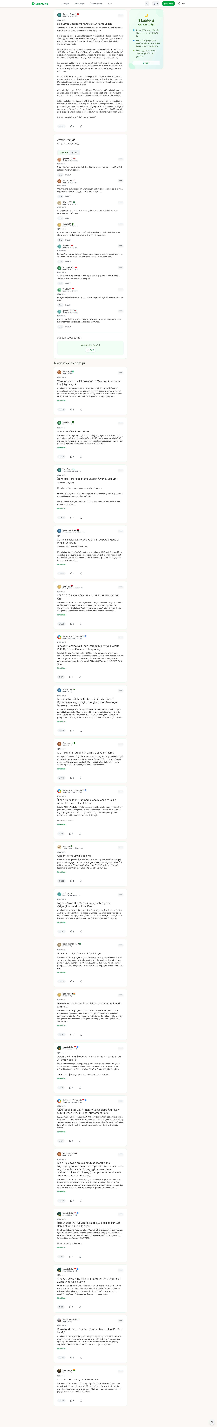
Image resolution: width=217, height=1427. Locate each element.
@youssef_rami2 (70, 14)
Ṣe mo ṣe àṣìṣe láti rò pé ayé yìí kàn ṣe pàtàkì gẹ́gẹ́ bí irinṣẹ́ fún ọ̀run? (88, 541)
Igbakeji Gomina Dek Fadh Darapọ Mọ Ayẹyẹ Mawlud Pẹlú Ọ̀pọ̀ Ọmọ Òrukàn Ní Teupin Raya (88, 647)
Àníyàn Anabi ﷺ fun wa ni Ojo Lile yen (79, 953)
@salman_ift (68, 994)
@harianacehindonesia (70, 638)
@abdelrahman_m (68, 532)
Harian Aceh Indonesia (72, 636)
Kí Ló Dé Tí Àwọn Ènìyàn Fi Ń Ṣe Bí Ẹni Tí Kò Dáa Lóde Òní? (88, 597)
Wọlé (183, 3)
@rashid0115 (68, 311)
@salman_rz (68, 743)
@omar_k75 (68, 159)
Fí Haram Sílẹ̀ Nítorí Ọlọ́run (73, 431)
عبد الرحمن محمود (69, 530)
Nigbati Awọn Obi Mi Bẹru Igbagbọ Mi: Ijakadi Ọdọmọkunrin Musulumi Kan (84, 904)
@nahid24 (67, 289)
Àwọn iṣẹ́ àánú (96, 3)
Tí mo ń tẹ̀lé (79, 3)
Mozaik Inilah (68, 1047)
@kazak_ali (67, 371)
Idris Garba (67, 469)
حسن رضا (66, 846)
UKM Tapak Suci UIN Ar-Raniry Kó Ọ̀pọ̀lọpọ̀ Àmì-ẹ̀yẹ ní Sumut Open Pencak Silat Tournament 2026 (88, 1111)
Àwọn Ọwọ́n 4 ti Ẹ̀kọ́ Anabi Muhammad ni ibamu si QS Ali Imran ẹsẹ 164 (89, 1058)
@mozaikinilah (67, 1049)
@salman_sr (68, 1370)
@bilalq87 (67, 224)
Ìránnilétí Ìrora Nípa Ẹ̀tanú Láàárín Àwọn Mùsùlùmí (87, 478)
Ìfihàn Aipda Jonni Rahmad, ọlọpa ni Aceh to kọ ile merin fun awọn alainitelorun (86, 801)
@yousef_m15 (68, 267)
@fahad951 (67, 202)
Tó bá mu (64, 152)
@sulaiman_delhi (70, 1319)
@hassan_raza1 (67, 848)
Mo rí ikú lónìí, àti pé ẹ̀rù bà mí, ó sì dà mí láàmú (85, 752)
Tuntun (74, 152)
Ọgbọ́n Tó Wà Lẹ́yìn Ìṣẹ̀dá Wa (74, 855)
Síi (109, 3)
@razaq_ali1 (68, 689)
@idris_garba (67, 471)
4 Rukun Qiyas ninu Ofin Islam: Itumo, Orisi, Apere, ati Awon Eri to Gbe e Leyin (89, 1280)
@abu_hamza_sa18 (71, 944)
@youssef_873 (69, 1153)
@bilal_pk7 (67, 422)
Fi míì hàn (61, 400)
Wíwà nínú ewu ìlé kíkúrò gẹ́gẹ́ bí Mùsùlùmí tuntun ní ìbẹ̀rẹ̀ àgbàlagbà (89, 382)
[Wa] (147, 3)
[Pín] (81, 126)
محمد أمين (66, 893)
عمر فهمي (66, 586)
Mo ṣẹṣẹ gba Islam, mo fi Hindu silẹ (78, 1379)
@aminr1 (66, 245)
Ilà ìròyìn (65, 3)
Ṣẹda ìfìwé (168, 3)
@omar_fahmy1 (67, 588)
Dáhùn (68, 175)
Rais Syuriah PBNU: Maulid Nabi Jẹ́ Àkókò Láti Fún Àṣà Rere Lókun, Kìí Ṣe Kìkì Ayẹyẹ (88, 1224)
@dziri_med (66, 895)
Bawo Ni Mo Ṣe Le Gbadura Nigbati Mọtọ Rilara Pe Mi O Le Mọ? (89, 1330)
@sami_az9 (67, 180)
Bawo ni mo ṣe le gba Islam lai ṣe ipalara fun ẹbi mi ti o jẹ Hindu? (89, 1005)
